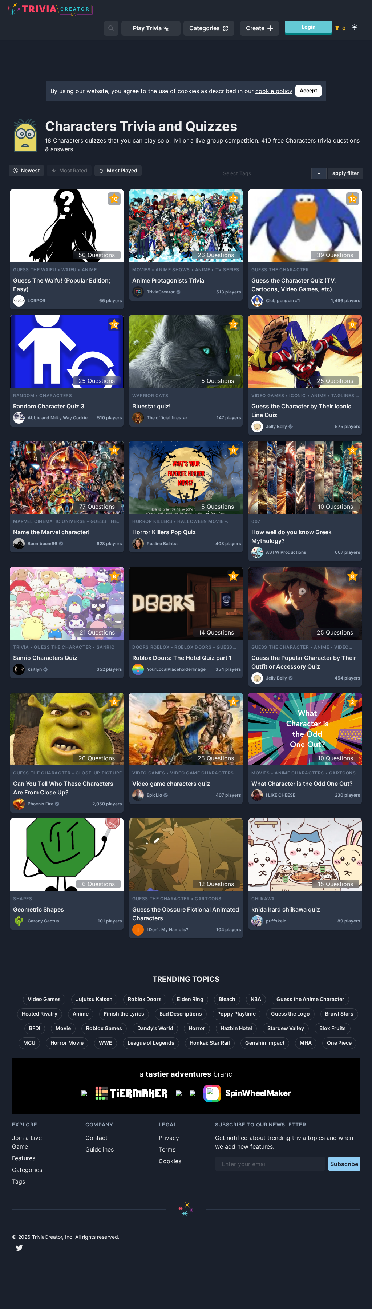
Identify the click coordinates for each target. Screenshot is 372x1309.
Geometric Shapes (38, 909)
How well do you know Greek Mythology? (291, 536)
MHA (306, 1043)
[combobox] (224, 173)
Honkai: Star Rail (210, 1043)
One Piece (339, 1043)
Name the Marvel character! (51, 532)
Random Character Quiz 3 (48, 406)
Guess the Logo (290, 1013)
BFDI (34, 1028)
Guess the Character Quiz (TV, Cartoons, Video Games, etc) (293, 285)
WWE (105, 1043)
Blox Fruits (332, 1028)
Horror (197, 1028)
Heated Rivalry (39, 1013)
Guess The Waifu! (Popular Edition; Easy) (61, 285)
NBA (256, 999)
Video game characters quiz (171, 783)
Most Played (122, 170)
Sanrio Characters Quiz (45, 657)
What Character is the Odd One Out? (302, 783)
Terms (167, 1149)
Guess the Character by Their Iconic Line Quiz (301, 411)
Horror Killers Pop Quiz (164, 532)
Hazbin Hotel (236, 1028)
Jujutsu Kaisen (94, 999)
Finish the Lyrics (124, 1013)
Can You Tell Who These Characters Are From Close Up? (63, 788)
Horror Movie (67, 1043)
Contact (96, 1137)
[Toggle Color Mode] (354, 27)
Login (309, 27)
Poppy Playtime (236, 1013)
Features (23, 1158)
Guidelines (99, 1149)
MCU (29, 1043)
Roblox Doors (145, 999)
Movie (63, 1028)
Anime (81, 1013)
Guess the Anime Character (310, 999)
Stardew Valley (285, 1028)
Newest (30, 170)
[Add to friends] (111, 28)
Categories (27, 1169)
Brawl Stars (339, 1013)
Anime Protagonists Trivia (168, 280)
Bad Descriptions (180, 1013)
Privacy (169, 1137)
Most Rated (73, 170)
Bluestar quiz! (151, 406)
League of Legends (151, 1043)
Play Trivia (147, 28)
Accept (308, 90)
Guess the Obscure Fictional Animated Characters (185, 914)
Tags (18, 1181)
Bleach (227, 999)
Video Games (44, 999)
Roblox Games (104, 1028)
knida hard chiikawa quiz (285, 909)
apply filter (345, 173)
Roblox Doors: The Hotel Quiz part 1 (182, 657)
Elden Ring (190, 999)
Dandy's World (155, 1028)
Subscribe (344, 1164)
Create (255, 28)
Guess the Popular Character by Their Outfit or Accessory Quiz (303, 662)
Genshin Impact (264, 1043)
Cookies (170, 1161)
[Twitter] (19, 1248)
